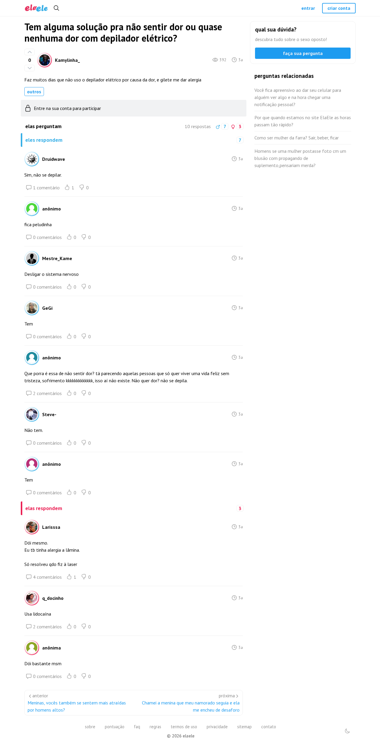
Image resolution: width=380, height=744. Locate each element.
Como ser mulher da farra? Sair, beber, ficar (296, 138)
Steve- (49, 414)
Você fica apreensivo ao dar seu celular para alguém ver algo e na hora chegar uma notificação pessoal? (297, 97)
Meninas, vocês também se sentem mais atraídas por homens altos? (77, 706)
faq (137, 726)
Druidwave (53, 159)
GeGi (47, 308)
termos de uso (184, 726)
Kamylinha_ (67, 60)
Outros (34, 92)
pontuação (114, 726)
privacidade (217, 726)
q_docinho (53, 598)
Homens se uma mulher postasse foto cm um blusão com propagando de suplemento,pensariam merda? (300, 158)
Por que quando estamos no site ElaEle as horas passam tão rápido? (302, 121)
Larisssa (51, 527)
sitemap (244, 726)
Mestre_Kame (57, 258)
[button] (347, 731)
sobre (90, 726)
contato (268, 726)
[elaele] (36, 8)
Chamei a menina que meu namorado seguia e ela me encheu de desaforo (191, 706)
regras (155, 726)
